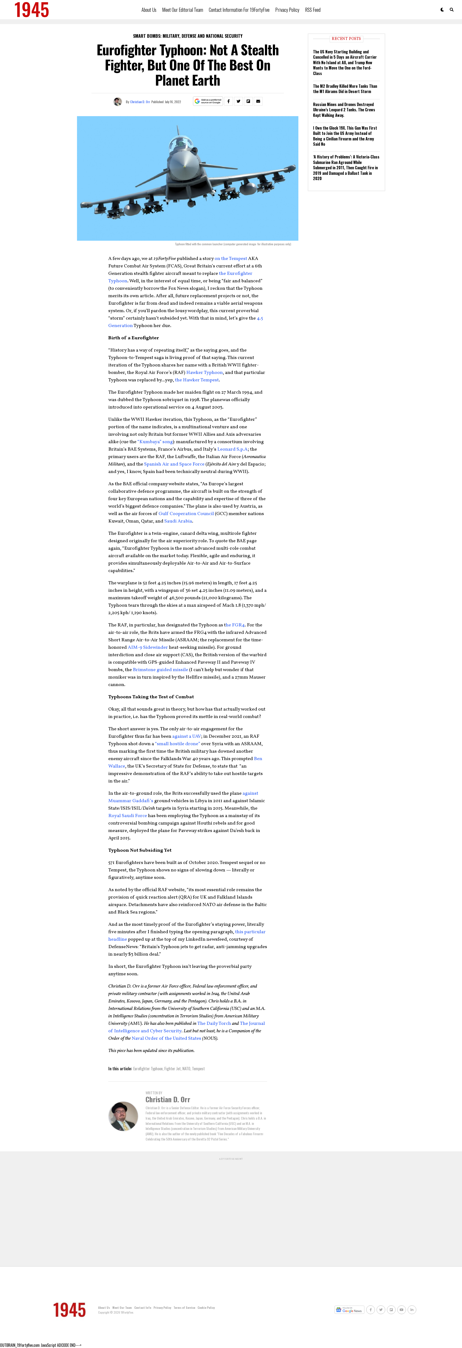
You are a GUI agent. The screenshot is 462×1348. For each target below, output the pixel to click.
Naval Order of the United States (166, 1038)
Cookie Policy (206, 1307)
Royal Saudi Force (127, 816)
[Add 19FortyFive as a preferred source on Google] (208, 101)
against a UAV (186, 736)
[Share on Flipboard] (248, 101)
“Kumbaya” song (155, 442)
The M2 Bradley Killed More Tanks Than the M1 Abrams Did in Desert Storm (345, 88)
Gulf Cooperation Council (186, 513)
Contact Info (142, 1307)
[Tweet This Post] (238, 101)
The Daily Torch (214, 1023)
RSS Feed (313, 9)
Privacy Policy (287, 9)
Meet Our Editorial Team (182, 9)
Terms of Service (184, 1307)
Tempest (198, 1069)
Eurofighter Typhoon (148, 1069)
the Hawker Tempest (197, 380)
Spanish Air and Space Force (174, 464)
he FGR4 (235, 625)
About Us (148, 9)
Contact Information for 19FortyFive (239, 9)
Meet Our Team (122, 1307)
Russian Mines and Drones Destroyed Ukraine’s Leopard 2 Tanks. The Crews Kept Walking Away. (344, 109)
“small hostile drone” (177, 744)
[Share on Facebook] (228, 101)
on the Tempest (231, 258)
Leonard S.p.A (232, 449)
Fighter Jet (172, 1069)
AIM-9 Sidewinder (148, 647)
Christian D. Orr (140, 101)
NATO (186, 1069)
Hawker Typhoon (204, 372)
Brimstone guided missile (160, 670)
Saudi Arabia (178, 521)
